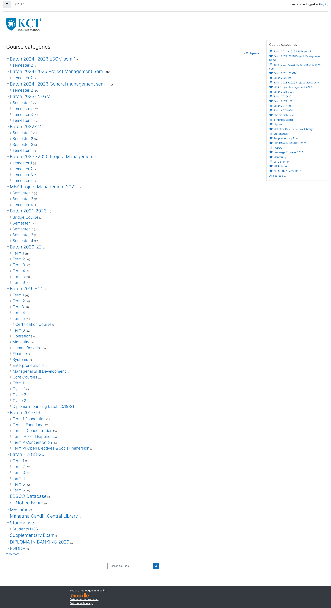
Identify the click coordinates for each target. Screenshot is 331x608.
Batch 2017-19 (25, 412)
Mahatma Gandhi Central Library (44, 516)
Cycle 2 (19, 400)
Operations (23, 336)
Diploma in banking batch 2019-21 (43, 406)
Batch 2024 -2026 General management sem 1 (59, 84)
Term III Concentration (32, 430)
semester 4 (23, 120)
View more (12, 554)
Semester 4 (23, 240)
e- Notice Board (26, 502)
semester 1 (22, 163)
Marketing (22, 342)
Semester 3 (23, 144)
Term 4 (19, 270)
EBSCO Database (28, 496)
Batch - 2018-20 (27, 454)
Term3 (18, 306)
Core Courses (25, 377)
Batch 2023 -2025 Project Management (52, 156)
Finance (20, 353)
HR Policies (280, 166)
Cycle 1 (19, 388)
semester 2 (23, 65)
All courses (276, 175)
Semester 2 (23, 138)
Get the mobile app (81, 603)
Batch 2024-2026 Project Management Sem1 (58, 71)
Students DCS (25, 529)
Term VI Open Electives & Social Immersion (51, 448)
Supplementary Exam (32, 535)
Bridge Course (25, 217)
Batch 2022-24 (26, 126)
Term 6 (19, 282)
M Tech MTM (281, 161)
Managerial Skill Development (39, 371)
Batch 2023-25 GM (30, 96)
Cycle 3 (19, 394)
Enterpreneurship (28, 365)
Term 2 (19, 259)
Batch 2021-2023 (28, 210)
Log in (323, 4)
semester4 (22, 150)
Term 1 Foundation (29, 418)
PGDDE (17, 548)
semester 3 (23, 114)
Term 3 (19, 264)
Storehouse (22, 522)
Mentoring (279, 157)
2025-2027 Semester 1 (287, 171)
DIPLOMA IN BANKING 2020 (39, 542)
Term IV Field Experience (35, 436)
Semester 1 (23, 102)
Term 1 (18, 253)
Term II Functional (28, 424)
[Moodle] (79, 595)
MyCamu (19, 509)
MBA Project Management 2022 (43, 186)
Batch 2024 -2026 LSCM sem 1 (43, 59)
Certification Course (33, 324)
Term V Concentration (32, 442)
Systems (20, 359)
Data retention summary (84, 599)
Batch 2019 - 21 (26, 288)
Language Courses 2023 (288, 152)
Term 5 (19, 276)
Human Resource (28, 347)
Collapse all (253, 53)
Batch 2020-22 (26, 247)
